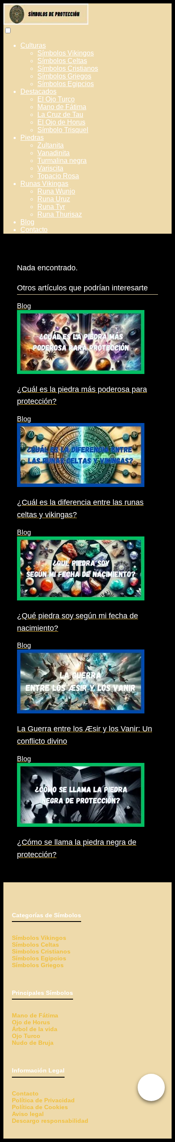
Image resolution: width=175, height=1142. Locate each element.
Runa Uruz (53, 199)
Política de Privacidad (43, 1100)
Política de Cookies (40, 1107)
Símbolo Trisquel (62, 129)
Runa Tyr (51, 206)
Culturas (33, 45)
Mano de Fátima (61, 106)
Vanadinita (53, 153)
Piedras (32, 137)
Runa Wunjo (56, 191)
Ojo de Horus (31, 1022)
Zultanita (50, 145)
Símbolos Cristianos (67, 68)
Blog (27, 222)
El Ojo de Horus (61, 122)
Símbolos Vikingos (65, 53)
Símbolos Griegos (64, 76)
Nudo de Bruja (33, 1042)
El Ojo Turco (56, 99)
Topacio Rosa (58, 176)
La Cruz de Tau (60, 114)
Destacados (38, 91)
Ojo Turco (26, 1035)
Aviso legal (28, 1113)
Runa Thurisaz (59, 214)
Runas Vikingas (44, 183)
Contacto (34, 229)
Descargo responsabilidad (50, 1120)
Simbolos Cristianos (41, 951)
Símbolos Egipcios (65, 83)
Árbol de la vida (34, 1029)
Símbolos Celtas (62, 60)
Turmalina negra (62, 160)
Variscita (50, 168)
